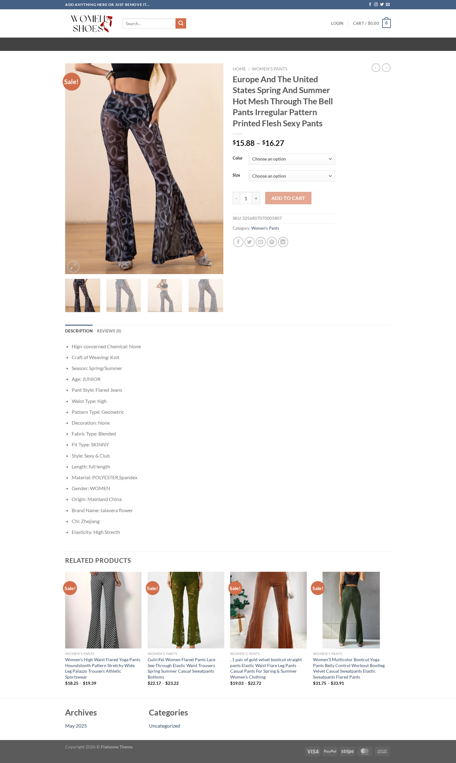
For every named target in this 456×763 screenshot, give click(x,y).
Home (239, 68)
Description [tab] (79, 330)
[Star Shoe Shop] (89, 23)
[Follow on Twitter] (382, 4)
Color (238, 158)
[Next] (212, 169)
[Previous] (76, 169)
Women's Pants (269, 68)
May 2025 (76, 726)
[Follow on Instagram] (376, 4)
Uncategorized (164, 726)
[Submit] (181, 23)
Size (236, 175)
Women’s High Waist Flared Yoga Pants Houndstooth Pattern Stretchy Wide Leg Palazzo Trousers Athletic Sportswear (102, 668)
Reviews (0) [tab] (109, 330)
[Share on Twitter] (249, 242)
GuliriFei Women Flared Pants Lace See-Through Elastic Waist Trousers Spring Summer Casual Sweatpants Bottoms (181, 668)
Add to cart (288, 198)
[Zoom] (73, 267)
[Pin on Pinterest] (272, 242)
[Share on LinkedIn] (283, 242)
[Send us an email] (388, 4)
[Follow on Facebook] (370, 4)
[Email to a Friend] (261, 242)
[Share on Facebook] (238, 242)
